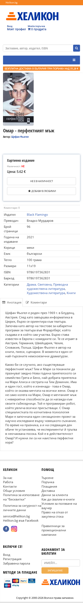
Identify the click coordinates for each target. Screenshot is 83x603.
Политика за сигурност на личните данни (22, 508)
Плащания (49, 486)
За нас (7, 478)
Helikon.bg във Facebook (20, 521)
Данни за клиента (55, 495)
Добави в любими (43, 191)
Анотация (13, 302)
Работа (8, 482)
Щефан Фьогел (20, 137)
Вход (6, 555)
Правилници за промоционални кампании (54, 530)
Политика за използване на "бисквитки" (21, 497)
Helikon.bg (12, 2)
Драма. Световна (39, 284)
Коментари (38, 302)
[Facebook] (6, 529)
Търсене (47, 478)
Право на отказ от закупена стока (55, 514)
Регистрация (12, 559)
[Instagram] (14, 529)
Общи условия (14, 491)
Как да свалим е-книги (58, 499)
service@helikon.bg (16, 516)
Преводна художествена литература (47, 286)
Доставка (48, 491)
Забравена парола (16, 563)
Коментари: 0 (12, 207)
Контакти (10, 486)
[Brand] (32, 12)
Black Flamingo (37, 214)
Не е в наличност (41, 181)
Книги (71, 293)
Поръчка (48, 482)
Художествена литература (46, 293)
